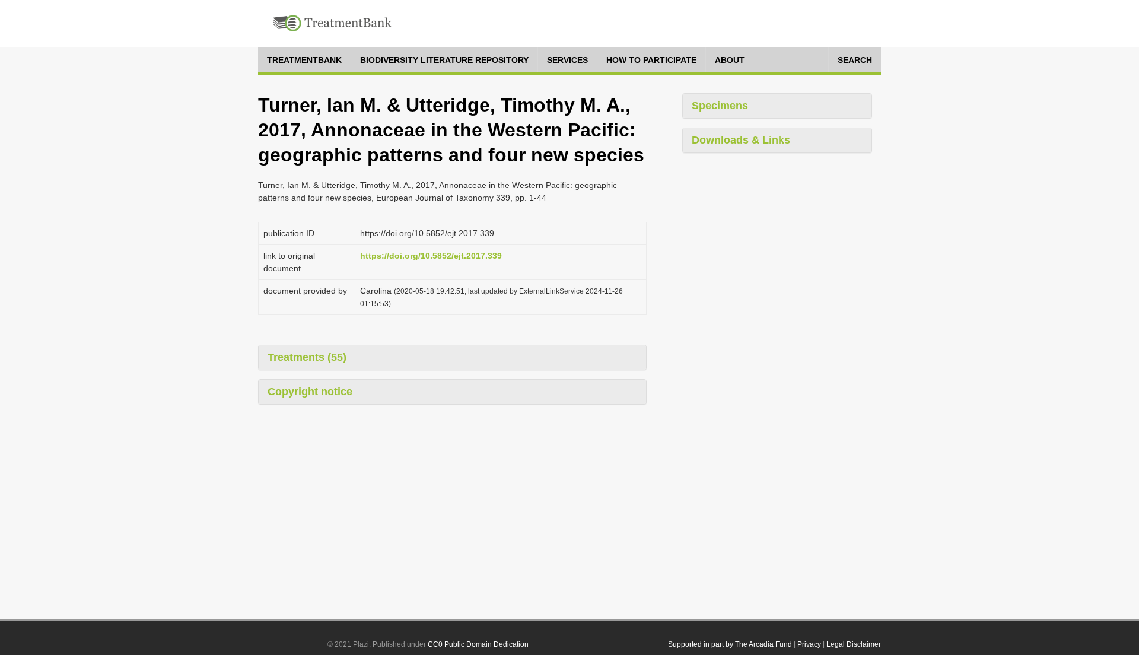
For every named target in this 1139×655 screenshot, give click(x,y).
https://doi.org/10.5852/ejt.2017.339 (431, 255)
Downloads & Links (741, 140)
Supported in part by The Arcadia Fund (730, 644)
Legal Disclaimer (853, 644)
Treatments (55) (307, 357)
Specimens (720, 106)
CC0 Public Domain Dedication (478, 644)
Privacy (809, 644)
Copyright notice (310, 392)
